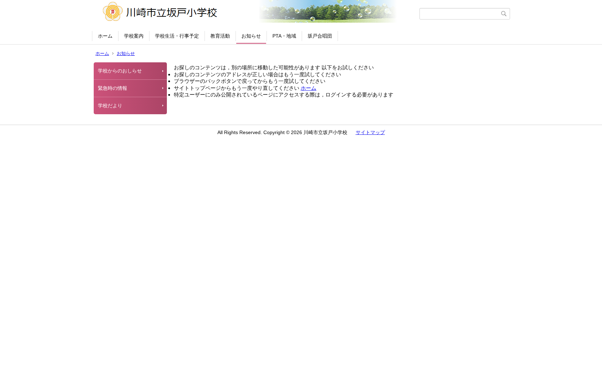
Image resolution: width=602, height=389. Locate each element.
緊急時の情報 (112, 88)
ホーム (105, 36)
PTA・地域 (284, 36)
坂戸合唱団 (320, 36)
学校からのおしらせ (120, 70)
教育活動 (220, 36)
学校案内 (134, 36)
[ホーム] (256, 13)
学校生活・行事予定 (177, 36)
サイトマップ (370, 132)
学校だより (110, 105)
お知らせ (251, 36)
